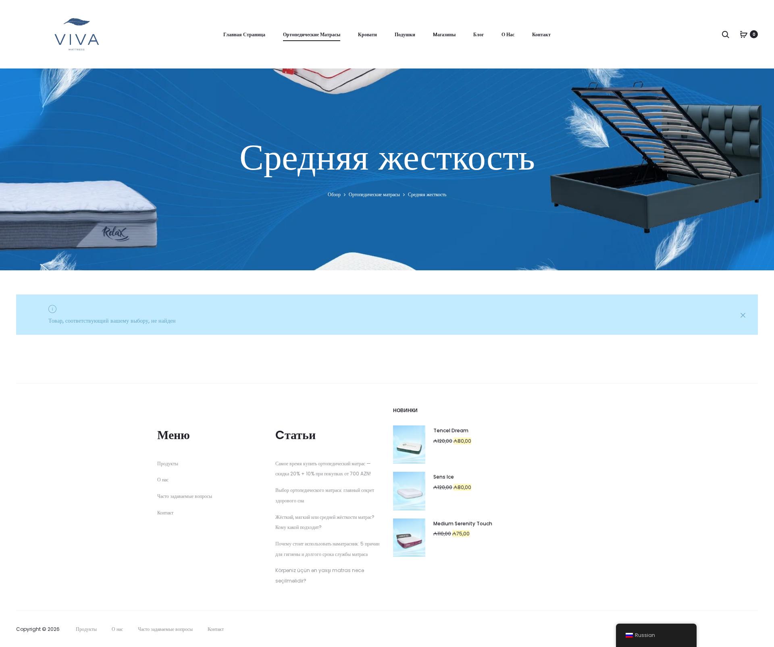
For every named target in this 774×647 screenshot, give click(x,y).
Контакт (541, 34)
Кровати (367, 34)
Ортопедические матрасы (311, 34)
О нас (507, 34)
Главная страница (244, 34)
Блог (478, 34)
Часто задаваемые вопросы (184, 496)
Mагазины (444, 34)
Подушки (405, 34)
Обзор (334, 194)
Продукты (167, 463)
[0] (744, 34)
